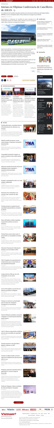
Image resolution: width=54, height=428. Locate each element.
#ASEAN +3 (4, 76)
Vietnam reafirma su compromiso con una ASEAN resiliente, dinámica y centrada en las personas (44, 22)
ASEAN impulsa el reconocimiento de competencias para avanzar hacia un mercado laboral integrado (11, 261)
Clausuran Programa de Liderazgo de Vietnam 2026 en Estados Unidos (11, 248)
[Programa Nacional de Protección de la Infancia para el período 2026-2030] (45, 59)
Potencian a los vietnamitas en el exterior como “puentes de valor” (9, 193)
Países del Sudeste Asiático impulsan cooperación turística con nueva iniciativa (10, 221)
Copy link (10, 80)
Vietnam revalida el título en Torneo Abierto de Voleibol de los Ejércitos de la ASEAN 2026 (11, 357)
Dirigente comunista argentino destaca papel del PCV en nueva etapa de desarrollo (11, 371)
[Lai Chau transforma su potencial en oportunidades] (45, 83)
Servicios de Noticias (31, 415)
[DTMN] (20, 410)
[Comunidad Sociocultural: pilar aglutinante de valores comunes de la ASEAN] (18, 91)
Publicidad (38, 415)
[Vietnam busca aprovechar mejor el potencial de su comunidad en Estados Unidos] (29, 237)
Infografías (42, 52)
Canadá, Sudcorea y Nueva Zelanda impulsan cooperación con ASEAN (6, 99)
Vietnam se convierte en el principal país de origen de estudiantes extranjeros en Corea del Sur (10, 302)
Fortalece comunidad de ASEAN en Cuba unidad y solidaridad (11, 181)
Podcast (42, 100)
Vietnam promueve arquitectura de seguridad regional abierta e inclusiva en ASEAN (11, 207)
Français (40, 0)
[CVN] (13, 410)
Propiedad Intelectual (26, 413)
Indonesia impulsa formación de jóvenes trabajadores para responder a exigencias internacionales (11, 168)
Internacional (4, 4)
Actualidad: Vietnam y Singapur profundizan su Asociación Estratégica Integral (41, 105)
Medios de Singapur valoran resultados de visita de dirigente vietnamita (11, 387)
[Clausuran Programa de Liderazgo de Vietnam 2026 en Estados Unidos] (29, 251)
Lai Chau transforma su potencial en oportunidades (44, 91)
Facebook (2, 80)
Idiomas (45, 413)
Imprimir (8, 80)
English (37, 0)
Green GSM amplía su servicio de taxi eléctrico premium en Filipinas (11, 289)
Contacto (42, 415)
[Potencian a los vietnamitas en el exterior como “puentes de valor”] (29, 196)
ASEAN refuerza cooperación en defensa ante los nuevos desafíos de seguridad (11, 332)
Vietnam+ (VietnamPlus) (10, 1)
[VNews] (46, 410)
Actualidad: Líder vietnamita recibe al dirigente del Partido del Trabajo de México (42, 116)
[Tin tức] (51, 410)
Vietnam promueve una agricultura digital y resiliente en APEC (10, 344)
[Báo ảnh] (27, 410)
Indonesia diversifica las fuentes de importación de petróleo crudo (43, 40)
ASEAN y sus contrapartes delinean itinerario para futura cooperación (30, 99)
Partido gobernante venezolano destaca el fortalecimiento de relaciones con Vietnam (11, 126)
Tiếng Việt (33, 0)
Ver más (5, 122)
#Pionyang (16, 76)
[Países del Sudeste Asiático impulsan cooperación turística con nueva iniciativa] (29, 223)
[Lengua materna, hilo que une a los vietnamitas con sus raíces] (29, 277)
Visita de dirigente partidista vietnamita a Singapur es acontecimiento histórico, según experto (11, 316)
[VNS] (5, 410)
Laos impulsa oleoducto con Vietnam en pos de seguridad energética (44, 28)
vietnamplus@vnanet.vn (26, 421)
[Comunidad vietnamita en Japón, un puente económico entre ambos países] (29, 157)
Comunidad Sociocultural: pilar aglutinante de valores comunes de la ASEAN (18, 99)
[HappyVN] (34, 410)
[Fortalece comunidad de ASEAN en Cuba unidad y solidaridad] (29, 184)
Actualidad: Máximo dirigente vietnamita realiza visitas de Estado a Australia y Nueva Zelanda (42, 127)
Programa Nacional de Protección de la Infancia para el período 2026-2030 (45, 68)
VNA (49, 413)
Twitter (5, 80)
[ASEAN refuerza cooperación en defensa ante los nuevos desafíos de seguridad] (29, 334)
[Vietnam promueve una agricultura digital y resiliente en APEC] (29, 347)
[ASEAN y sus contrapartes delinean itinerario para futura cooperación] (30, 91)
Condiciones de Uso (34, 413)
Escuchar (42, 109)
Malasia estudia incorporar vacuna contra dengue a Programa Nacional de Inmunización (11, 142)
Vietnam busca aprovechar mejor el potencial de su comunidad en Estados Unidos (11, 235)
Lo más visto (42, 19)
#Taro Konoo (10, 76)
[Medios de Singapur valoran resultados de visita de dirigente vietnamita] (29, 389)
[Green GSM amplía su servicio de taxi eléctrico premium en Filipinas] (29, 292)
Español (44, 0)
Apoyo (42, 413)
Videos (41, 76)
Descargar (19, 402)
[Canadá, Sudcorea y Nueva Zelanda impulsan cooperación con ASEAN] (7, 91)
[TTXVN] (41, 410)
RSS (39, 413)
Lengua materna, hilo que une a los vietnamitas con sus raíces (10, 275)
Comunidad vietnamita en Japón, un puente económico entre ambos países (11, 155)
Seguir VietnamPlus (26, 80)
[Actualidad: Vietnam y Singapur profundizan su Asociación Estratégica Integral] (49, 104)
